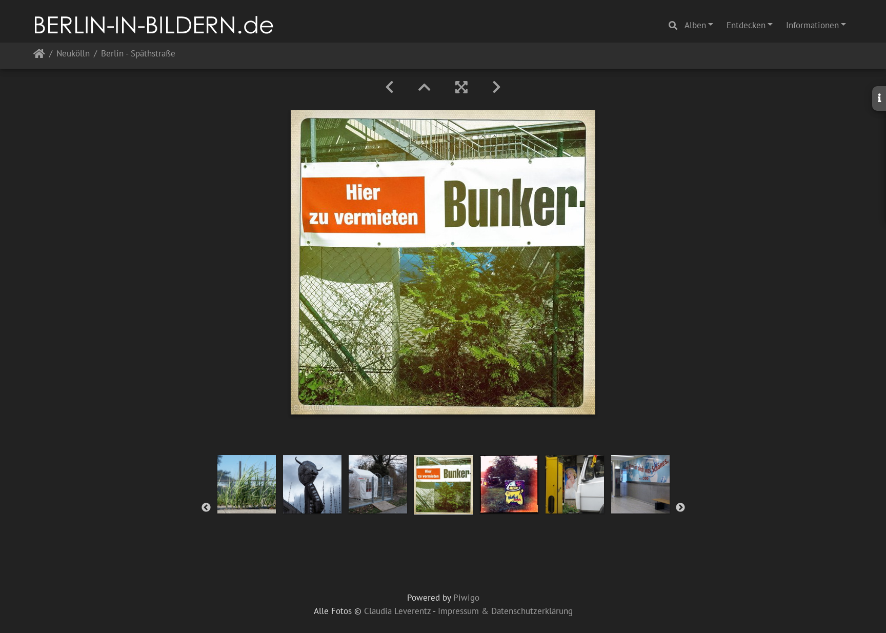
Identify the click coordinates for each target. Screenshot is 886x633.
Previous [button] (206, 508)
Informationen (812, 25)
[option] (246, 484)
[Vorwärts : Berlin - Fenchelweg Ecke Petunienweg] (496, 87)
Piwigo (466, 597)
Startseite (39, 55)
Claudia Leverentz (397, 611)
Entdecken (746, 25)
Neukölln (73, 54)
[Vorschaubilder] (424, 87)
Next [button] (680, 508)
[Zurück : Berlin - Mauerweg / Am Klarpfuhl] (389, 87)
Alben (695, 25)
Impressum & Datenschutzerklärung (505, 611)
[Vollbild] (461, 87)
